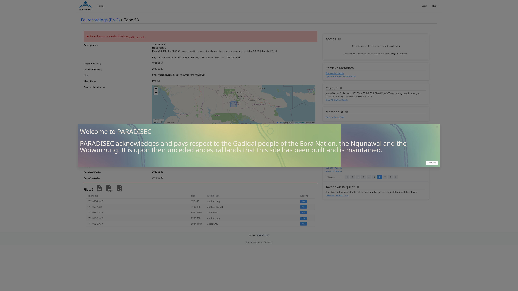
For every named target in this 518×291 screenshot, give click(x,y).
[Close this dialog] (437, 127)
